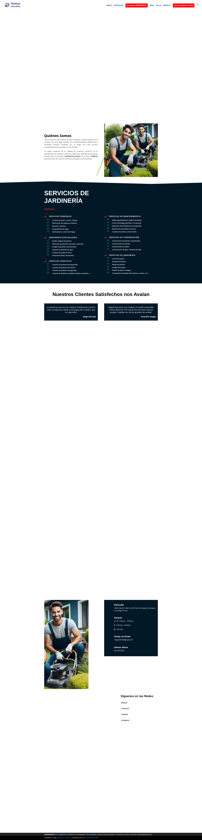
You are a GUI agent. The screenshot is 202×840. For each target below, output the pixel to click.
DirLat (158, 5)
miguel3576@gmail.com (123, 640)
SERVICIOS (118, 5)
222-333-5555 (101, 63)
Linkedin (124, 714)
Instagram (125, 720)
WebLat (124, 703)
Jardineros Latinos (63, 838)
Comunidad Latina (91, 838)
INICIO (109, 5)
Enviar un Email (122, 636)
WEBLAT (167, 5)
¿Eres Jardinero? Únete (183, 5)
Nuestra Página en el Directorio (101, 811)
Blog (152, 5)
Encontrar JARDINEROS (136, 5)
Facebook (125, 708)
